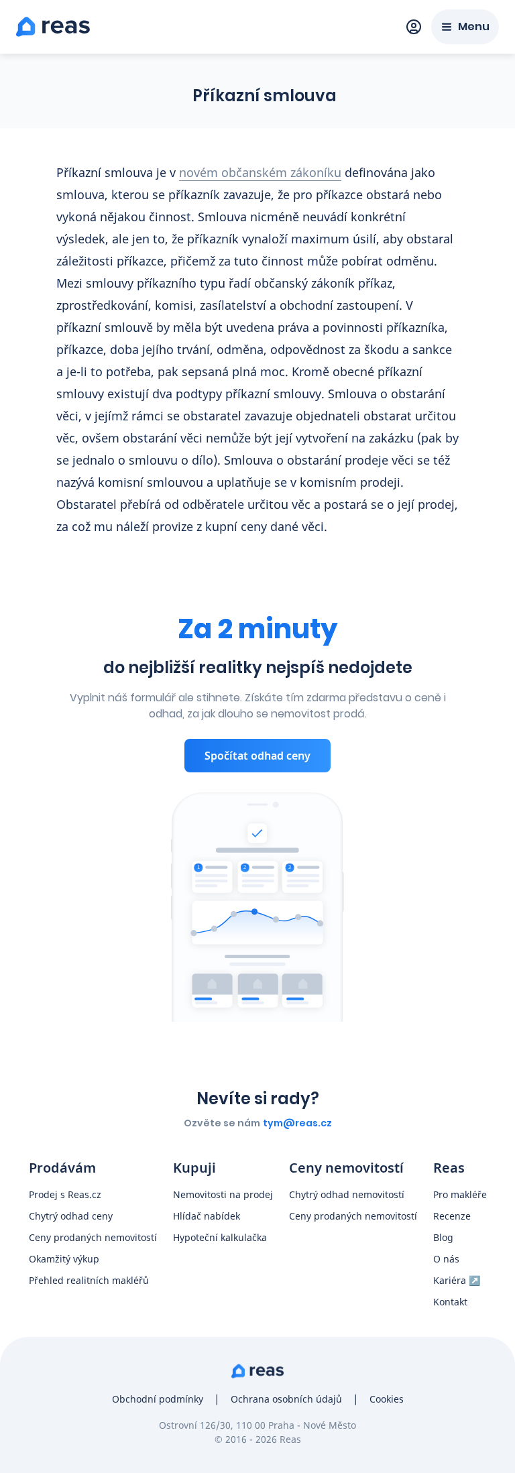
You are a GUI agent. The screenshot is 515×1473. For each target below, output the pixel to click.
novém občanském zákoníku (260, 172)
